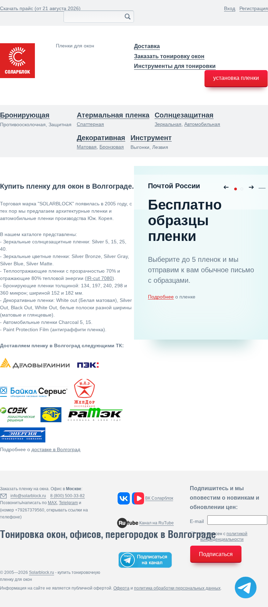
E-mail (197, 521)
